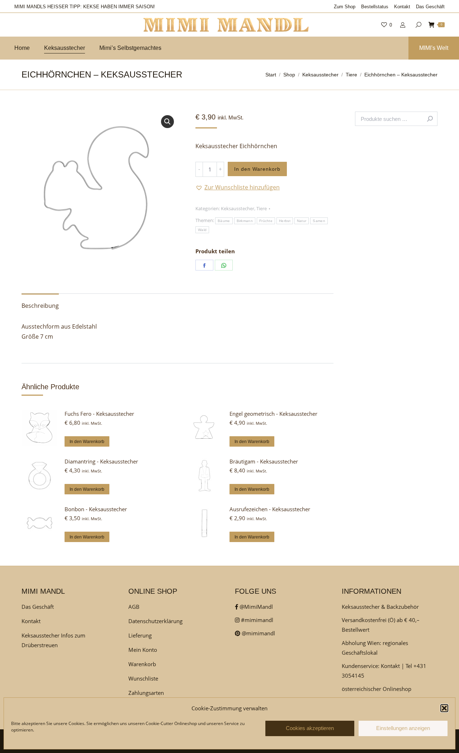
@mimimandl (257, 633)
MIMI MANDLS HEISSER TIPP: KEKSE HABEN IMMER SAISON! (84, 6)
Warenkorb (142, 664)
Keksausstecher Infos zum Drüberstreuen (53, 640)
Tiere (261, 208)
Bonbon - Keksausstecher (96, 509)
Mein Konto (142, 649)
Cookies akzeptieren (310, 728)
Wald (202, 230)
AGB (133, 606)
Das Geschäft (38, 606)
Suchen (430, 119)
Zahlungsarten (146, 692)
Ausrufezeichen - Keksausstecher (270, 509)
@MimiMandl (255, 606)
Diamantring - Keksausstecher (101, 461)
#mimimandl (256, 619)
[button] (444, 708)
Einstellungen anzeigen (403, 728)
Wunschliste (143, 678)
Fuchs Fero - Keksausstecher (99, 413)
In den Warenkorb (257, 169)
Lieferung (140, 635)
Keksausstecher (237, 208)
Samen (319, 221)
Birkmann (245, 221)
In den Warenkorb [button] (87, 441)
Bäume (224, 221)
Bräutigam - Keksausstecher (264, 461)
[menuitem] (344, 6)
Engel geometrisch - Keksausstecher (273, 413)
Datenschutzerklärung (155, 621)
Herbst (284, 221)
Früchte (266, 221)
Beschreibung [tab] (40, 306)
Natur (302, 221)
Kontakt (31, 621)
